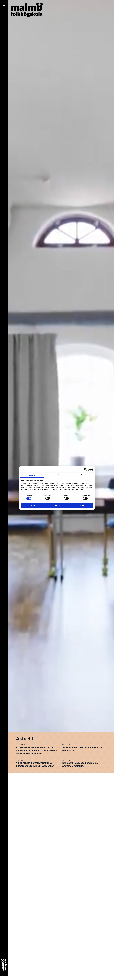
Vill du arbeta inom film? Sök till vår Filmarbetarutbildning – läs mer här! (35, 764)
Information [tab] (57, 475)
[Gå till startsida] (4, 965)
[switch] (47, 498)
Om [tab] (82, 475)
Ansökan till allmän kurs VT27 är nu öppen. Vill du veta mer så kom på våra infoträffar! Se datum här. (36, 750)
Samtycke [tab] (32, 475)
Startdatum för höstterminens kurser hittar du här (82, 749)
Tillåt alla (81, 505)
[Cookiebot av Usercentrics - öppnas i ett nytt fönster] (85, 469)
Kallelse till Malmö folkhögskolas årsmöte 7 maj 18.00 (80, 764)
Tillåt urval (57, 505)
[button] (4, 5)
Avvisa (33, 505)
